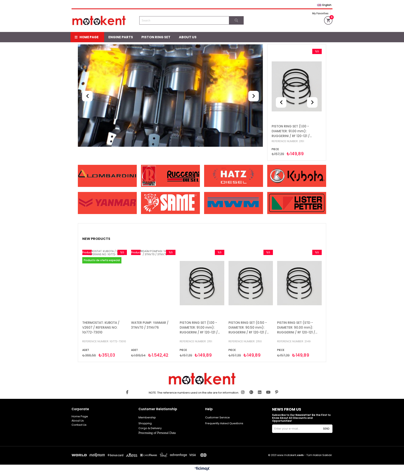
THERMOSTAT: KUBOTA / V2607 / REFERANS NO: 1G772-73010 (101, 327)
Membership (147, 417)
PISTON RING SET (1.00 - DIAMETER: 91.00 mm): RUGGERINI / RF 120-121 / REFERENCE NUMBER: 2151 (291, 131)
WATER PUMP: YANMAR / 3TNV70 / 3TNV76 (150, 325)
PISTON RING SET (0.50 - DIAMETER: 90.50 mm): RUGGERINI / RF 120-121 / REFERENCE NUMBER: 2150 (248, 327)
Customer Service (217, 417)
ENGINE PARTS (120, 37)
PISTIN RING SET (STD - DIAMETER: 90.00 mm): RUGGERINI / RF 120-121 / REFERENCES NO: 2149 (296, 327)
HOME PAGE (89, 37)
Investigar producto (308, 86)
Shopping (145, 423)
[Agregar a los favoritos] (296, 86)
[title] (170, 96)
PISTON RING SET (155, 37)
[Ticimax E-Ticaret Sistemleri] (202, 469)
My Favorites (320, 13)
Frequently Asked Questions (224, 423)
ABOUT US (188, 37)
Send (326, 428)
